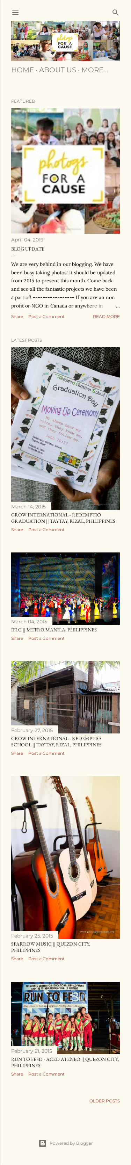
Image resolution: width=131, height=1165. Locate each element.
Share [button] (17, 316)
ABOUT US (57, 70)
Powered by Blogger (71, 1143)
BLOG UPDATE (27, 249)
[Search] (115, 11)
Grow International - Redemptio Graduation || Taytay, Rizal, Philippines (63, 518)
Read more (106, 316)
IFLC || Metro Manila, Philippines (54, 630)
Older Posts (104, 1101)
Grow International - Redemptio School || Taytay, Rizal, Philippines (56, 741)
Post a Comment (46, 316)
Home (22, 70)
